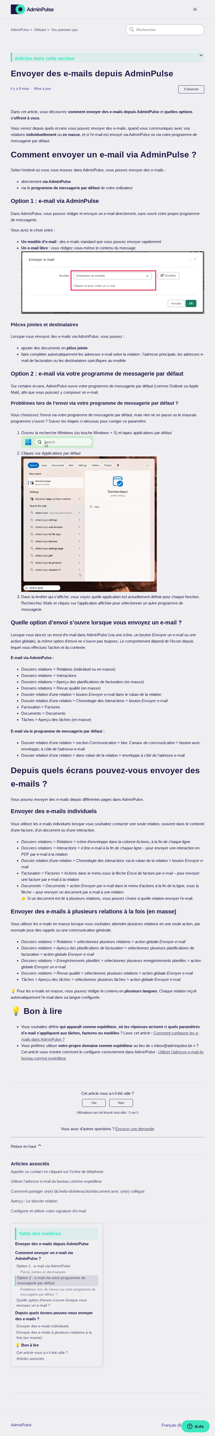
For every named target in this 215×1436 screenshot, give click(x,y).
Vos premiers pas (64, 30)
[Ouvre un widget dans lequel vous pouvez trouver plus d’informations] (195, 1426)
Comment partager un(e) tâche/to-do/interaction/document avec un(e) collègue (77, 1191)
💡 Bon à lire (27, 1345)
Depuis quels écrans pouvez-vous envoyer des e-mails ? (54, 1316)
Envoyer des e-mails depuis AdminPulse (52, 1244)
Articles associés (30, 1359)
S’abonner (191, 89)
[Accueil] (32, 9)
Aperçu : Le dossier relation (34, 1201)
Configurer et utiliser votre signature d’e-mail (48, 1211)
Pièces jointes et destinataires (43, 1272)
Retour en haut (24, 1146)
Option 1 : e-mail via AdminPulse (43, 1266)
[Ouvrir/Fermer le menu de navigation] (195, 9)
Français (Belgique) (179, 1425)
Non (121, 1103)
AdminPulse (20, 30)
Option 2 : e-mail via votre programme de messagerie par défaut (51, 1280)
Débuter (40, 30)
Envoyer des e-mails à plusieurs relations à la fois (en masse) (54, 1335)
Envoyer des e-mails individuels (43, 1326)
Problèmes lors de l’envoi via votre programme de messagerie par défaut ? (57, 1291)
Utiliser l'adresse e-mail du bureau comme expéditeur (56, 1181)
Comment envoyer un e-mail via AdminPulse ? (44, 1255)
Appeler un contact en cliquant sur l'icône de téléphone (57, 1171)
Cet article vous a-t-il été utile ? (42, 1353)
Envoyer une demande (134, 1129)
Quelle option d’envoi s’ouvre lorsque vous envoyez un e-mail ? (52, 1302)
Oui (94, 1103)
